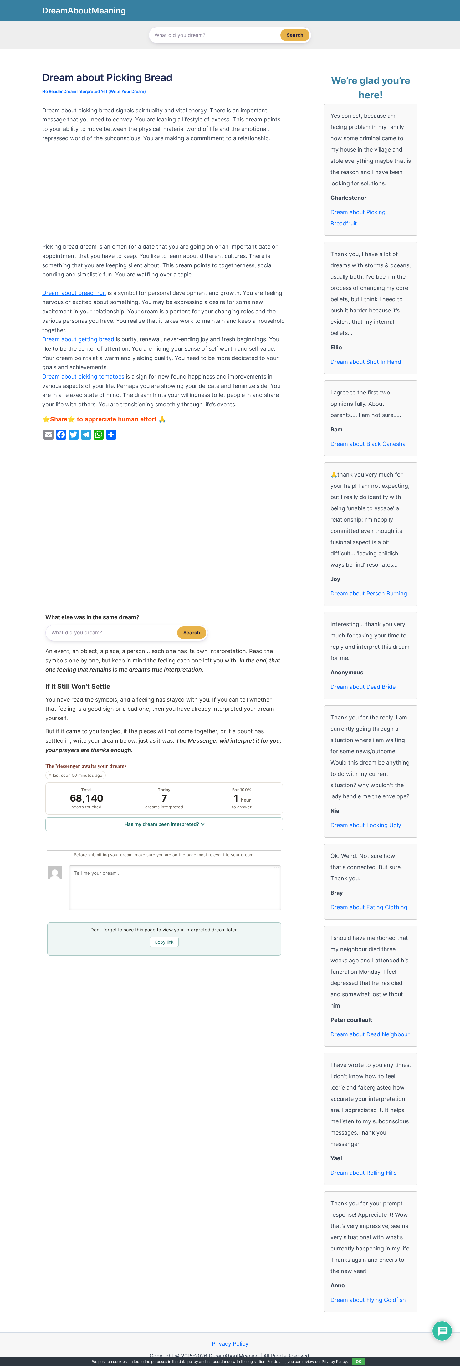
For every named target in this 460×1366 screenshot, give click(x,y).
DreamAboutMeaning (84, 10)
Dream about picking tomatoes (83, 376)
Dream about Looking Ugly (365, 825)
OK (358, 1361)
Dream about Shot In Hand (365, 361)
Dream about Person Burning (368, 593)
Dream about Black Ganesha (368, 444)
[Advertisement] (164, 196)
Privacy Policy (230, 1343)
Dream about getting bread (78, 339)
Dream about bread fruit (74, 293)
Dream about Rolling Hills (363, 1172)
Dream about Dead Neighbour (370, 1034)
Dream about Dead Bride (363, 686)
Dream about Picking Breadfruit (358, 218)
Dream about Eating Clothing (368, 907)
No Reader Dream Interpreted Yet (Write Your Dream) (94, 91)
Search (295, 35)
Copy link (164, 942)
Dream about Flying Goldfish (368, 1299)
